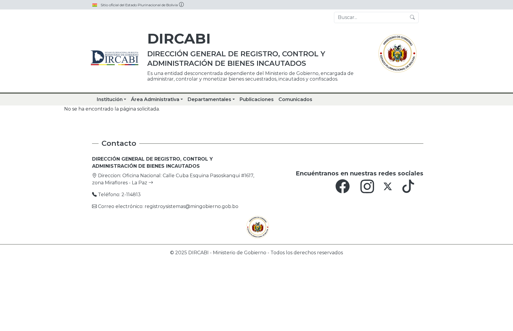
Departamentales (209, 99)
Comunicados (295, 99)
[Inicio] (115, 58)
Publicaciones (257, 99)
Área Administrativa (155, 99)
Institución (110, 99)
